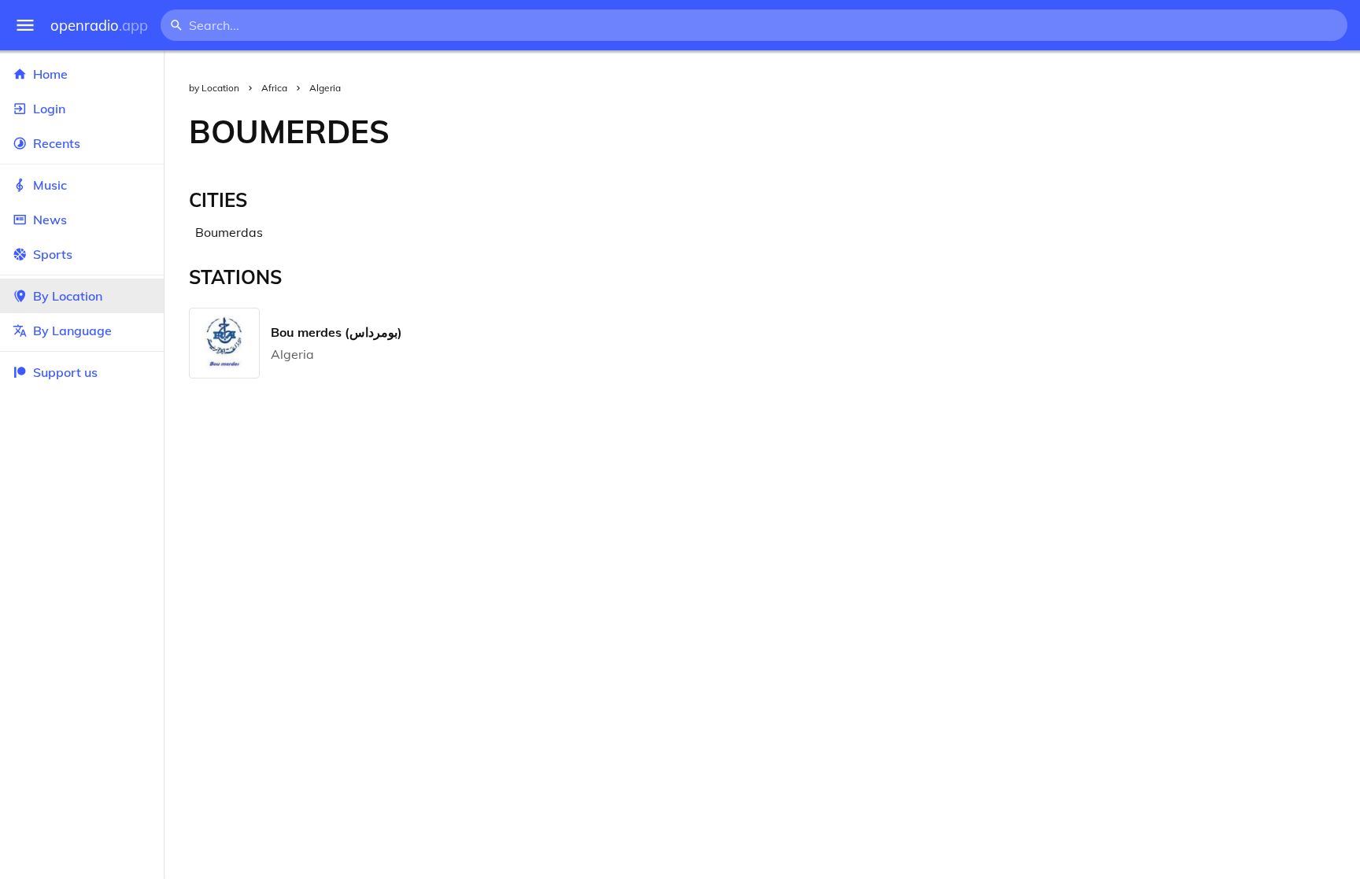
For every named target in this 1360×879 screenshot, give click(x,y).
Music (50, 185)
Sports (52, 254)
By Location (67, 296)
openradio (99, 26)
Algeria (325, 88)
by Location (214, 88)
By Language (72, 330)
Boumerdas (229, 232)
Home (50, 74)
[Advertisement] (887, 131)
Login (49, 108)
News (50, 219)
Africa (274, 88)
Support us (65, 372)
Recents (56, 143)
